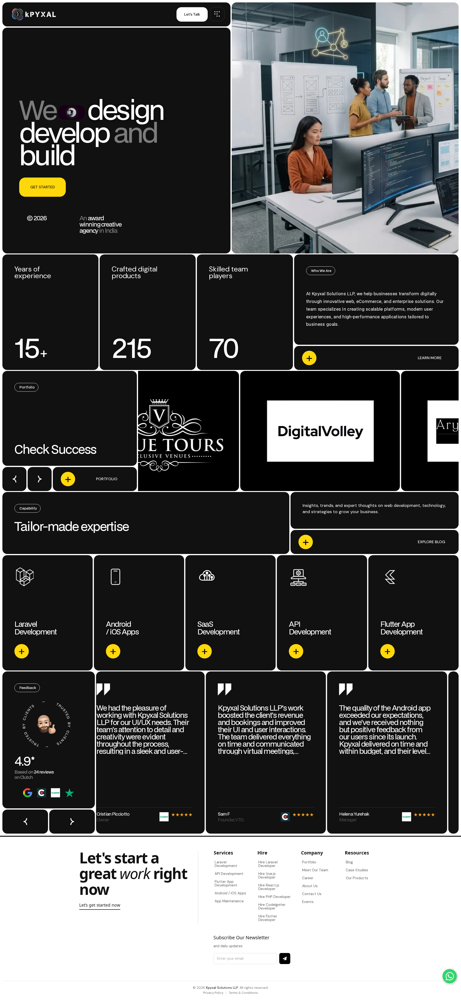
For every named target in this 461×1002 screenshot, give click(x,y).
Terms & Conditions (243, 992)
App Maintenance (229, 901)
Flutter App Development (226, 883)
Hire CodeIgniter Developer (271, 906)
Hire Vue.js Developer (267, 875)
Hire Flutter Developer (267, 918)
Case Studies (357, 870)
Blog (349, 862)
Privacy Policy (213, 992)
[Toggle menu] (217, 14)
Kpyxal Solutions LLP (222, 987)
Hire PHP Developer (274, 896)
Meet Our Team (315, 870)
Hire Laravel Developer (268, 864)
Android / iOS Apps (230, 893)
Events (308, 901)
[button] (14, 479)
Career (307, 878)
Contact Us (311, 893)
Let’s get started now (99, 905)
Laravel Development (226, 864)
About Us (310, 886)
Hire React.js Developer (268, 887)
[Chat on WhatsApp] (449, 976)
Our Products (357, 878)
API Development (229, 873)
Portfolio (309, 862)
